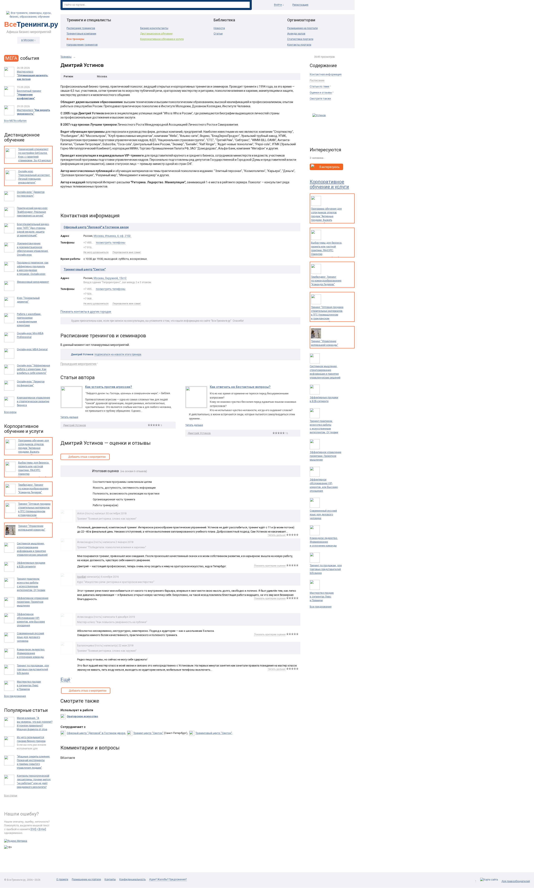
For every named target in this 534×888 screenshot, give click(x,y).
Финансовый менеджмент (33, 281)
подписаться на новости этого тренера (117, 354)
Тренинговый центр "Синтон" (85, 269)
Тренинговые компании (81, 33)
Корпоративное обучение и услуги (162, 39)
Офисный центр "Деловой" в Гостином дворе (96, 227)
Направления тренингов (82, 44)
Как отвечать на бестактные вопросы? (240, 387)
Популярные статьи (26, 710)
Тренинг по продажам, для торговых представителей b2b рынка (326, 569)
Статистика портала (300, 39)
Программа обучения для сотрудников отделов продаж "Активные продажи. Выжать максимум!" (326, 216)
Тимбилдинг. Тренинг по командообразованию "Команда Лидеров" (326, 280)
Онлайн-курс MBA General (32, 349)
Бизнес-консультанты (154, 28)
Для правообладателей (515, 881)
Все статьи (10, 795)
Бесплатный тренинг (29, 94)
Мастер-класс (33, 112)
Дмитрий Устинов (74, 425)
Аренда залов (296, 33)
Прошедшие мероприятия (78, 364)
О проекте (62, 879)
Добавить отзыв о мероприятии (87, 456)
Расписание (317, 80)
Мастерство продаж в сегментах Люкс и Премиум (322, 596)
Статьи (218, 33)
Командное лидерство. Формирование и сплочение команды (324, 542)
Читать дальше (69, 417)
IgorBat (81, 576)
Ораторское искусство (82, 716)
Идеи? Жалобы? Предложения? (168, 879)
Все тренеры (75, 39)
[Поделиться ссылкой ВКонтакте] (64, 202)
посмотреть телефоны (110, 242)
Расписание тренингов (81, 28)
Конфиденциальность (132, 879)
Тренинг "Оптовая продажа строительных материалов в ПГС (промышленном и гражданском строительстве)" (327, 315)
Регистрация (300, 4)
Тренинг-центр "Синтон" (148, 733)
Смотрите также (320, 98)
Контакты (110, 879)
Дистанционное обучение (156, 33)
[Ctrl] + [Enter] (38, 829)
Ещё (65, 679)
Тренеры (66, 56)
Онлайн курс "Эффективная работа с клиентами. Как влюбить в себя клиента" (33, 369)
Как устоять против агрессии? (108, 387)
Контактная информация (325, 74)
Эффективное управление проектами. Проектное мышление (325, 456)
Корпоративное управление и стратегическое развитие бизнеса (33, 401)
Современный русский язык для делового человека (323, 514)
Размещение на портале (302, 28)
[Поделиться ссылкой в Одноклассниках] (72, 202)
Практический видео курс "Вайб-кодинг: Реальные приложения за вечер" (32, 212)
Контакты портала (299, 44)
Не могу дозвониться (95, 252)
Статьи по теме (319, 86)
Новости (219, 28)
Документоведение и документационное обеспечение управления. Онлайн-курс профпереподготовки (32, 251)
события (22, 58)
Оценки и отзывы (321, 92)
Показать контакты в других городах (85, 311)
